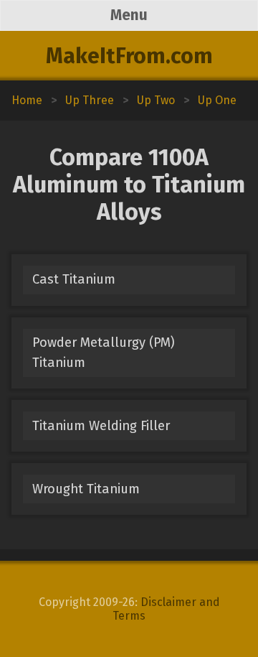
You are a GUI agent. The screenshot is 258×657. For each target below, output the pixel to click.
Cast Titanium (73, 279)
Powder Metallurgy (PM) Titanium (103, 352)
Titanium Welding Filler (101, 426)
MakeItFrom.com (129, 56)
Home (26, 100)
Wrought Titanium (86, 489)
